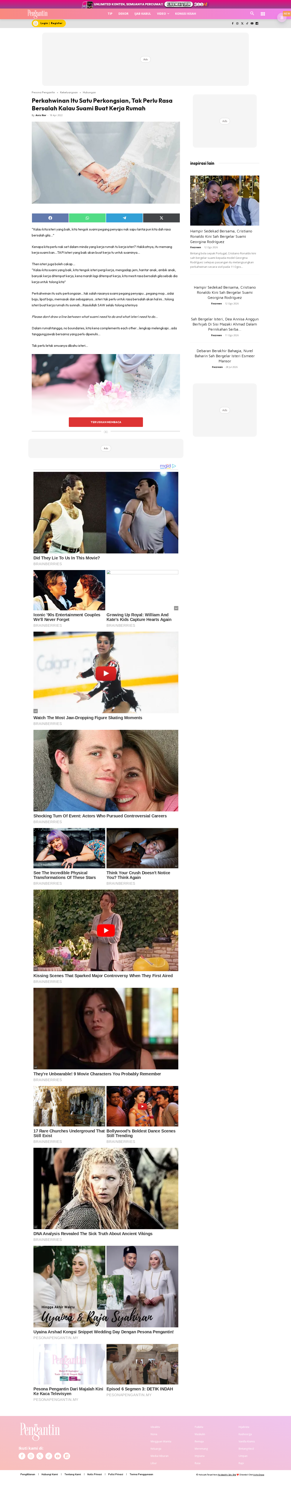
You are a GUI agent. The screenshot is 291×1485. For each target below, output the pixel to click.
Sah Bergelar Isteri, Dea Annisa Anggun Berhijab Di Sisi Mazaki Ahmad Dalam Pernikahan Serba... (225, 324)
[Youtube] (251, 23)
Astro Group (258, 1474)
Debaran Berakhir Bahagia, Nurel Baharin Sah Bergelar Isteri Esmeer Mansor (225, 356)
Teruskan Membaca (106, 422)
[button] (252, 14)
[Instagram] (237, 23)
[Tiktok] (247, 23)
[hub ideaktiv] (262, 12)
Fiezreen (195, 247)
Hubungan (89, 92)
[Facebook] (232, 23)
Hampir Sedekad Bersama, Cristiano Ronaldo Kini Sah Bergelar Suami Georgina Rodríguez (221, 236)
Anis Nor (41, 115)
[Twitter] (242, 23)
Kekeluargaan (69, 92)
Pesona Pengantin (43, 92)
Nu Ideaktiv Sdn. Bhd (227, 1474)
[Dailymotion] (256, 23)
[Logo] (38, 14)
